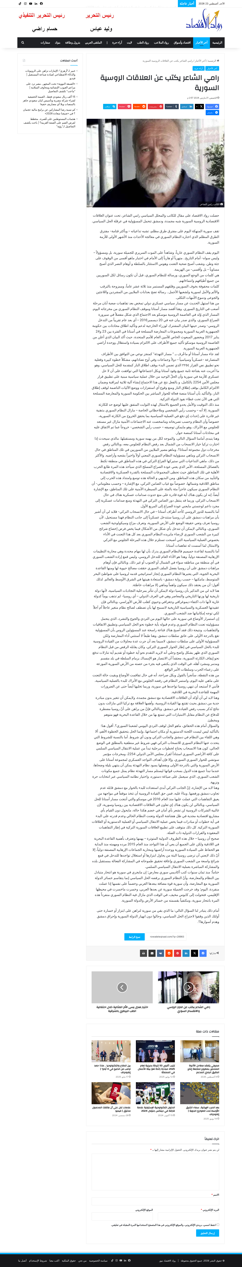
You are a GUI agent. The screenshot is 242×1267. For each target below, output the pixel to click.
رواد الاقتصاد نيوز (167, 1260)
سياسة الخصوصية (98, 1260)
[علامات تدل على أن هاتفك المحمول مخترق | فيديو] (111, 1093)
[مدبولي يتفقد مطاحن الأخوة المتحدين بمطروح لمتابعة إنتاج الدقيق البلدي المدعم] (199, 1051)
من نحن (82, 1260)
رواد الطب (143, 42)
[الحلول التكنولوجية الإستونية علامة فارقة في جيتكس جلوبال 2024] (155, 1093)
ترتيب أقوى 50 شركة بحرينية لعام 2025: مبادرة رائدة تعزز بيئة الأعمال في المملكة (156, 1069)
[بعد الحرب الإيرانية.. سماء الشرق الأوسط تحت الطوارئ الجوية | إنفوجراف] (199, 1093)
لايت (129, 42)
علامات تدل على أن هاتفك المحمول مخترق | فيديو (111, 1109)
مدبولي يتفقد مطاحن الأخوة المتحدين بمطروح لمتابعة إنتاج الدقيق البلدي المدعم (203, 1069)
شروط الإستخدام (38, 1260)
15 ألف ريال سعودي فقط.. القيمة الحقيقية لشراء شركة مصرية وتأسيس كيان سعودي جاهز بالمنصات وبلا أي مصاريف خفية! (49, 100)
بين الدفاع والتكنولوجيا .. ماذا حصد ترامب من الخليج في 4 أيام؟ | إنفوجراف (112, 1069)
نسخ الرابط (134, 936)
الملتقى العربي (93, 42)
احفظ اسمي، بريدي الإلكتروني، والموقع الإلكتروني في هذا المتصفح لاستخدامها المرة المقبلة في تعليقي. (163, 1224)
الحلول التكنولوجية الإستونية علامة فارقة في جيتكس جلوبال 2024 (156, 1109)
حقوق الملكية (69, 1260)
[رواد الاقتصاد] (204, 20)
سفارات (45, 42)
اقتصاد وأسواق (182, 42)
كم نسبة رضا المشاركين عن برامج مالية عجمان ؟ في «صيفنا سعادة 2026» (131, 3)
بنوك (57, 42)
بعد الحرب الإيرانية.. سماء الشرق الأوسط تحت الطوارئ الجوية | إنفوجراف (202, 1111)
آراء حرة (117, 42)
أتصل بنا (22, 1260)
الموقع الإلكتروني (144, 1209)
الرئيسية (217, 42)
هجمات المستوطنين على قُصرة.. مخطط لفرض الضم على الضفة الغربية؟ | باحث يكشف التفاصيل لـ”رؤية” (49, 122)
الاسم (215, 1194)
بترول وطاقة (72, 42)
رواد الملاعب (161, 42)
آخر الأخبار (201, 42)
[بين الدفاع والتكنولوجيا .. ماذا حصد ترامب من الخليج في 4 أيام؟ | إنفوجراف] (111, 1051)
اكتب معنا (54, 1260)
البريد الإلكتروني (210, 1209)
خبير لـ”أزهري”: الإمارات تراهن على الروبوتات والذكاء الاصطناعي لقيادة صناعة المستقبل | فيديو (50, 74)
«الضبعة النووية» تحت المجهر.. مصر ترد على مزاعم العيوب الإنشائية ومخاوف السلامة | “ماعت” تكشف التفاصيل (50, 87)
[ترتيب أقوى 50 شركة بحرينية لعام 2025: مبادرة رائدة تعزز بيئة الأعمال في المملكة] (155, 1051)
